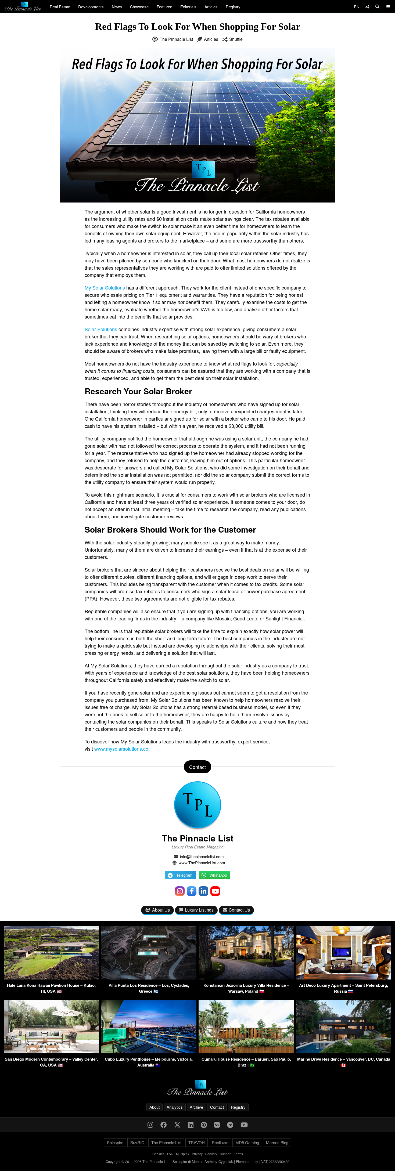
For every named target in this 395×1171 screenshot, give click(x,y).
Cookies (158, 1153)
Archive (196, 1107)
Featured (164, 6)
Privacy (197, 1153)
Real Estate (60, 6)
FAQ (170, 1153)
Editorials (188, 6)
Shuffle (236, 39)
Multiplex (182, 1153)
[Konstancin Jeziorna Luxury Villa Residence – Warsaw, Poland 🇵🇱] (246, 978)
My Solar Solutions (105, 287)
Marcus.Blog (277, 1142)
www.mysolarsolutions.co (121, 748)
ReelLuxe (220, 1142)
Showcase (139, 6)
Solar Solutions (101, 329)
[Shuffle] (367, 6)
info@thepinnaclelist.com (202, 856)
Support (225, 1153)
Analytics (175, 1107)
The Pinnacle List (176, 39)
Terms (238, 1153)
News (117, 6)
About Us (161, 910)
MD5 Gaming (247, 1142)
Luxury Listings (199, 910)
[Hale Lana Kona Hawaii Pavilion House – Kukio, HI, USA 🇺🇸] (51, 978)
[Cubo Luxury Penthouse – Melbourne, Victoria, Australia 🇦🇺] (149, 1051)
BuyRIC (137, 1142)
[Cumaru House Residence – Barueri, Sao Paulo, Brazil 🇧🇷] (246, 1051)
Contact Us (239, 910)
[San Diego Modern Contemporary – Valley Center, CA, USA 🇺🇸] (51, 1051)
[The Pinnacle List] (197, 1088)
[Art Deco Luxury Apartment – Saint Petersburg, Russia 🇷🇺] (344, 978)
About (154, 1107)
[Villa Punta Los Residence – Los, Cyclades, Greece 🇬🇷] (149, 978)
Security (211, 1153)
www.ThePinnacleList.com (202, 862)
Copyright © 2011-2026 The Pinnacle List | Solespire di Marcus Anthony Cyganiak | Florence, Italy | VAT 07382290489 (197, 1161)
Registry (233, 6)
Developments (91, 6)
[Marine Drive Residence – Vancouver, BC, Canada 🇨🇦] (344, 1051)
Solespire (115, 1142)
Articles (211, 6)
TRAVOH (196, 1142)
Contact (217, 1107)
